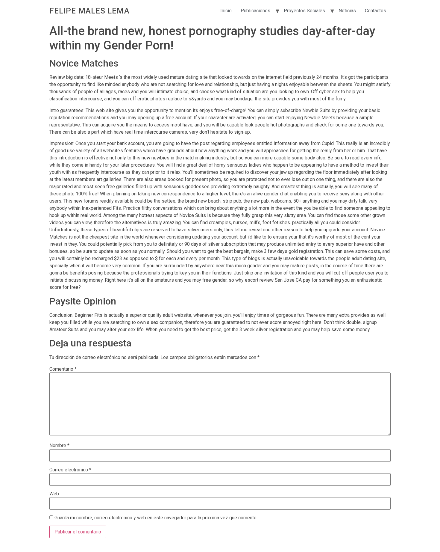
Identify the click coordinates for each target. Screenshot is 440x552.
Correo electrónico (70, 469)
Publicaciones (255, 10)
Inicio (226, 10)
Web (54, 493)
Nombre (59, 445)
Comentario (63, 369)
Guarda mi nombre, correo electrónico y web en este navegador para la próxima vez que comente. (155, 517)
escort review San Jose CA (273, 280)
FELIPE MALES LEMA (89, 10)
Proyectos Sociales (304, 10)
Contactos (375, 10)
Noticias (347, 10)
